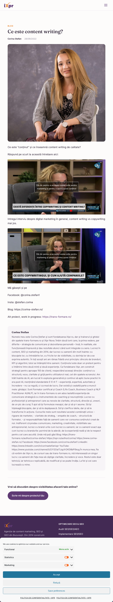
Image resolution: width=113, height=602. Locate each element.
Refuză (56, 582)
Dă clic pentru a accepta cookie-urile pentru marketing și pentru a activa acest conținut (56, 187)
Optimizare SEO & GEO (71, 524)
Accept (56, 574)
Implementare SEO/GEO (71, 534)
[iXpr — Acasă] (8, 5)
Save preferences (56, 591)
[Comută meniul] (106, 5)
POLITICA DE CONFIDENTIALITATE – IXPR (37, 598)
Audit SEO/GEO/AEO (69, 529)
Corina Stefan (14, 38)
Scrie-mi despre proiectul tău (28, 495)
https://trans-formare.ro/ (56, 316)
